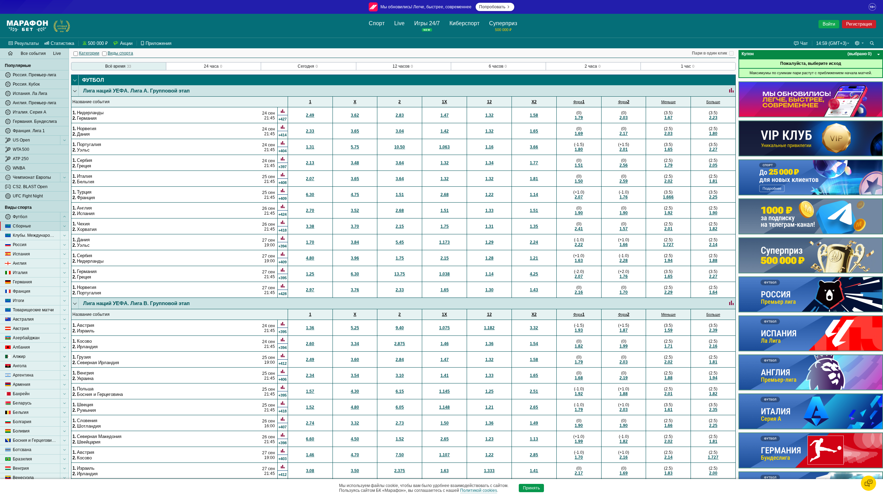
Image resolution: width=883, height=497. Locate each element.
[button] (859, 43)
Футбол (93, 80)
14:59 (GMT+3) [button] (831, 43)
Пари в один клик (709, 53)
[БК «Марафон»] (27, 26)
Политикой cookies (478, 490)
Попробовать (492, 6)
